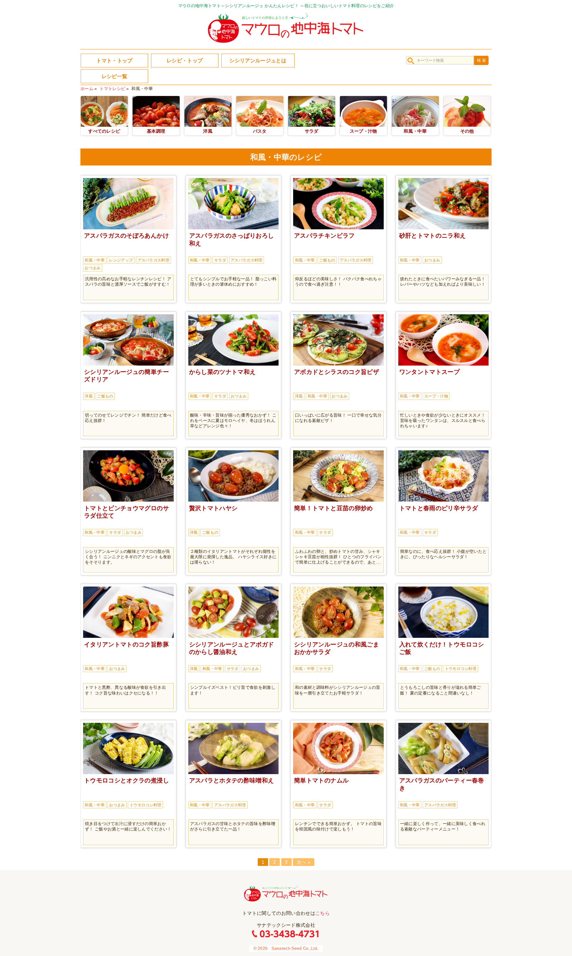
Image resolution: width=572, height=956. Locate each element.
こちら (322, 913)
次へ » (303, 862)
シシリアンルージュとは (257, 61)
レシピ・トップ (185, 61)
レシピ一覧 (115, 76)
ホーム (86, 88)
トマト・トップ (114, 61)
